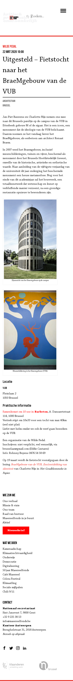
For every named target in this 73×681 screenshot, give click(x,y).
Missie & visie (11, 505)
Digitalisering (11, 566)
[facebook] (5, 648)
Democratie (9, 561)
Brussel (6, 105)
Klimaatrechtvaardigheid (17, 553)
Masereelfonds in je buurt (18, 518)
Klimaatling (10, 583)
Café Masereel (11, 574)
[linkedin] (24, 648)
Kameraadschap (12, 549)
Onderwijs (9, 557)
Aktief (6, 522)
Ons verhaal (10, 501)
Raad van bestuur (13, 514)
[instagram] (18, 648)
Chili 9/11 (8, 591)
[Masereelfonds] (14, 16)
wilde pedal (9, 46)
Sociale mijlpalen (13, 587)
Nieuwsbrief (16, 530)
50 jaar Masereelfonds (16, 570)
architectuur (9, 100)
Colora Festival (11, 579)
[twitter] (11, 648)
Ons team (8, 509)
